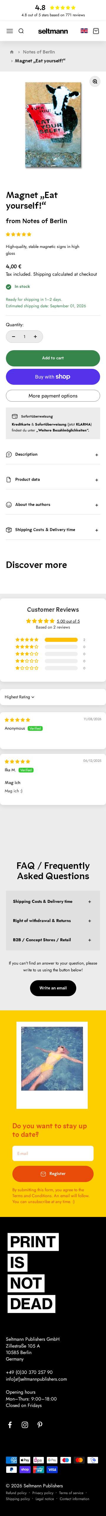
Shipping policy (18, 1499)
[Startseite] (11, 52)
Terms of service (71, 1493)
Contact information (74, 1499)
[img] (17, 720)
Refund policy (16, 1493)
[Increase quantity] (35, 337)
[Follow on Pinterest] (40, 1425)
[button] (18, 234)
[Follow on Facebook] (10, 1425)
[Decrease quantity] (13, 337)
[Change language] (84, 30)
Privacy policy (42, 1493)
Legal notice (45, 1499)
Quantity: (15, 325)
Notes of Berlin (39, 52)
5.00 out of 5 (68, 621)
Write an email (53, 988)
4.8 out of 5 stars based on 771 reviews (53, 15)
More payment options (53, 396)
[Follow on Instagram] (25, 1425)
